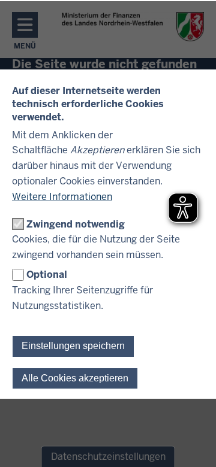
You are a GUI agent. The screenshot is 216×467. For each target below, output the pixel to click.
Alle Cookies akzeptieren (75, 378)
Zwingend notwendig (75, 224)
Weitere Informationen (62, 196)
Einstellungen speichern (73, 346)
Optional (46, 274)
